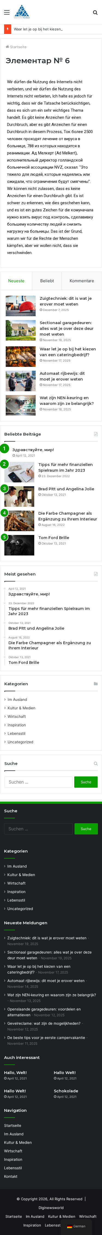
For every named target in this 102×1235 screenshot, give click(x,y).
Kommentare (82, 280)
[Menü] (7, 14)
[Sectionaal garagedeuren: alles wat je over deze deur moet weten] (21, 330)
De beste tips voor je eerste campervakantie (46, 1037)
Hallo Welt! (65, 1072)
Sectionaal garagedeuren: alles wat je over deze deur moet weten (67, 328)
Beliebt (47, 280)
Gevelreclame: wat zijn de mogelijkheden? (44, 1023)
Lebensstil (16, 733)
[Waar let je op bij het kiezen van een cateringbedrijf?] (21, 356)
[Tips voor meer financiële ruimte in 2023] (19, 472)
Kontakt (10, 1176)
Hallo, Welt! (15, 1072)
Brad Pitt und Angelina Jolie (66, 488)
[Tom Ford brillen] (19, 545)
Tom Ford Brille (53, 537)
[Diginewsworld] (22, 12)
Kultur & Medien (21, 708)
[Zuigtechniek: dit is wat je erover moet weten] (21, 306)
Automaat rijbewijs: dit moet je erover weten (46, 980)
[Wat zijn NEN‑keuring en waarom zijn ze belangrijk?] (21, 405)
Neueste (16, 280)
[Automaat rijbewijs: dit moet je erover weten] (21, 381)
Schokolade (66, 1091)
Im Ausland (17, 699)
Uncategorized (20, 742)
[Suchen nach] (95, 14)
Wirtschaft (17, 716)
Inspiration (17, 725)
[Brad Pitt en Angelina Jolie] (19, 496)
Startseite (18, 47)
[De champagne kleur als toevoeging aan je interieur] (19, 521)
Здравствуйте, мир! (33, 449)
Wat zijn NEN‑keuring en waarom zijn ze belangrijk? (51, 995)
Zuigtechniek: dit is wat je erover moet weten (46, 938)
